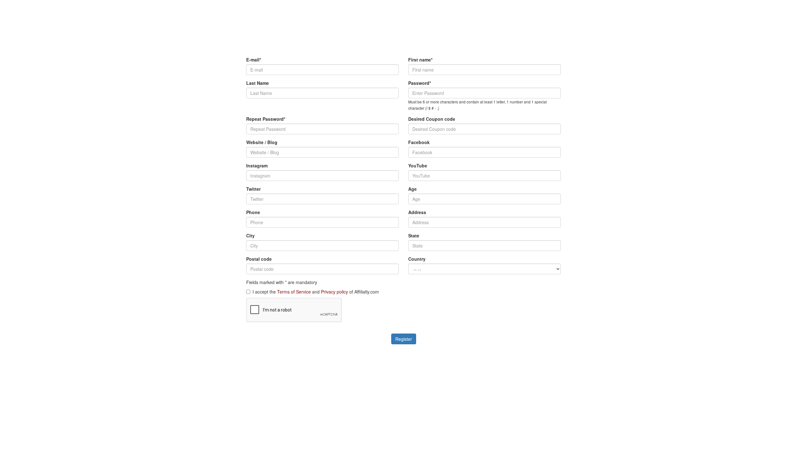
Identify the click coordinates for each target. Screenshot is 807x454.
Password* (419, 83)
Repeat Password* (265, 119)
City (250, 235)
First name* (420, 59)
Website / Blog (261, 142)
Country (417, 259)
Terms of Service (294, 291)
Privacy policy (334, 291)
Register (403, 339)
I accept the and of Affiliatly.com (316, 291)
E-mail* (253, 59)
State (413, 235)
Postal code (259, 259)
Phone (253, 212)
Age (412, 189)
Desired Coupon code (431, 119)
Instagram (257, 165)
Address (417, 212)
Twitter (253, 189)
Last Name (257, 83)
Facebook (419, 142)
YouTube (417, 165)
